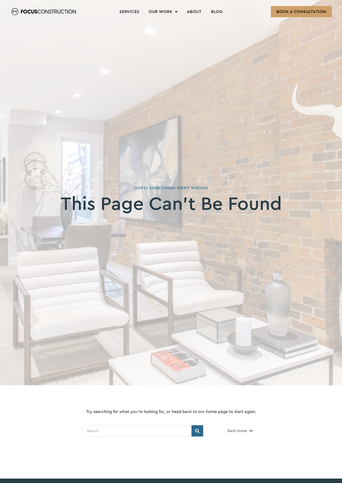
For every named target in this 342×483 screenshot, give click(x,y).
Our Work (161, 12)
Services (129, 12)
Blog (217, 12)
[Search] (197, 430)
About (194, 12)
